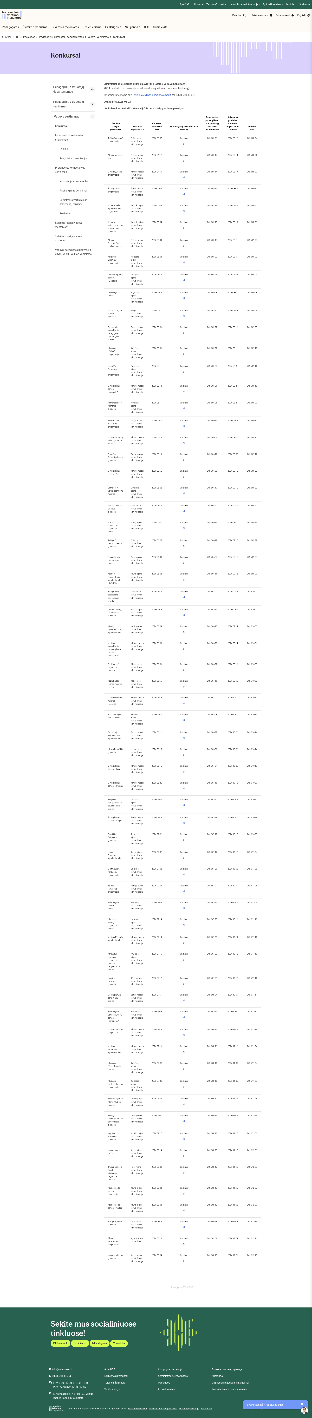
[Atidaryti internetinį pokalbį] (304, 1410)
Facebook (62, 1343)
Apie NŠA (184, 4)
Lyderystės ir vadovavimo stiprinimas (69, 137)
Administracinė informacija (244, 4)
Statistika (64, 213)
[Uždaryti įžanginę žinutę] (302, 1404)
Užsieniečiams (92, 27)
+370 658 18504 (61, 1376)
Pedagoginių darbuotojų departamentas (61, 37)
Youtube (120, 1343)
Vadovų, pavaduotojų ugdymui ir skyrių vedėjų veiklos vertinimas (73, 252)
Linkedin (81, 1343)
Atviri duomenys (167, 1389)
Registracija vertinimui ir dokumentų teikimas (73, 202)
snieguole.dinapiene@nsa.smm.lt (152, 95)
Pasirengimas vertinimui (73, 190)
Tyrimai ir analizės (272, 4)
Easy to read (282, 15)
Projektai (198, 4)
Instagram (101, 1343)
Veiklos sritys (112, 1389)
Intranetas (206, 1408)
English (301, 15)
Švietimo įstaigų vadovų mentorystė (69, 225)
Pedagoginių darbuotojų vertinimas (68, 104)
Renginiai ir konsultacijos (73, 158)
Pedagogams (10, 27)
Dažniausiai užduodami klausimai (230, 1382)
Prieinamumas (260, 15)
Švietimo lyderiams (35, 27)
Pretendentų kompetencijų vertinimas (70, 169)
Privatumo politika (137, 1408)
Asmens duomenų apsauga (227, 1369)
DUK (147, 27)
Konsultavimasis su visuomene (229, 1389)
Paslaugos (112, 27)
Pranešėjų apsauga (189, 1408)
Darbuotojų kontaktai (116, 1376)
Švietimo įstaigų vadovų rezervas (69, 238)
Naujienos (131, 27)
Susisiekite (304, 4)
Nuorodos (217, 1376)
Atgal (8, 37)
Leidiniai (290, 4)
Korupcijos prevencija (170, 1369)
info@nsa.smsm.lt (62, 1369)
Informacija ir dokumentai (73, 181)
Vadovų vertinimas (98, 37)
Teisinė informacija (216, 4)
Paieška (237, 15)
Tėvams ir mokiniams (65, 27)
